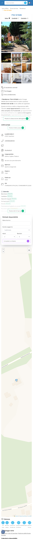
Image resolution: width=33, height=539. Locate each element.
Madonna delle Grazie (24, 533)
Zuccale (3, 535)
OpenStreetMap (23, 516)
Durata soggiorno (7, 227)
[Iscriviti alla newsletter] (3, 532)
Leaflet (16, 516)
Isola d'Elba (5, 8)
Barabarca (4, 533)
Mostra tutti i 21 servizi (15, 211)
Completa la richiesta (10, 241)
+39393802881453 (10, 140)
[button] (16, 380)
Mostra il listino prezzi (15, 128)
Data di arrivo (6, 220)
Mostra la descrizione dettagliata (15, 118)
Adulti (4, 233)
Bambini (19, 233)
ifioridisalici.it (8, 150)
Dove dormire (14, 8)
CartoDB (29, 516)
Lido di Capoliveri (13, 533)
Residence (22, 8)
